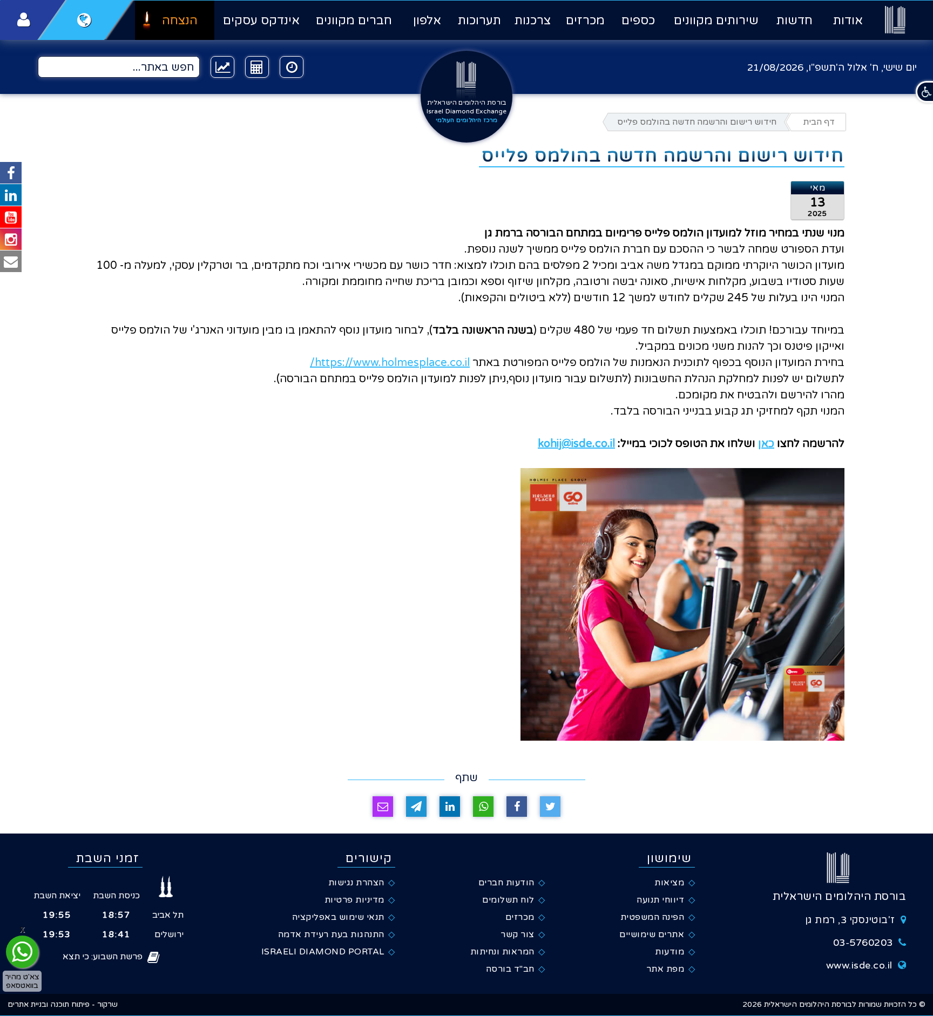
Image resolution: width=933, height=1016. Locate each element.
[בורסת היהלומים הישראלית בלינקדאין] (11, 195)
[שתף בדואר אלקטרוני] (383, 806)
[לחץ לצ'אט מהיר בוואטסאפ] (22, 952)
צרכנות (533, 20)
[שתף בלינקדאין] (450, 806)
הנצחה (180, 20)
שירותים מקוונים (716, 20)
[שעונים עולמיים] (291, 67)
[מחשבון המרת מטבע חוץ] (257, 67)
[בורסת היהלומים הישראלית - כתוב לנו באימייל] (11, 261)
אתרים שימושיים (651, 934)
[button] (924, 92)
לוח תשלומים (508, 900)
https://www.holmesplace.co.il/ (390, 362)
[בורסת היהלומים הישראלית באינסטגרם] (11, 239)
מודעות (669, 951)
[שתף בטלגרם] (416, 806)
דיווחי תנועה (660, 900)
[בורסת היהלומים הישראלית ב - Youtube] (11, 217)
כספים (638, 20)
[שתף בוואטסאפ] (483, 806)
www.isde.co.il (859, 965)
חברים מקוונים (354, 20)
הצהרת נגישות (356, 882)
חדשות (794, 20)
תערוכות (479, 20)
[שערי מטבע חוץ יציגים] (222, 67)
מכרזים (585, 20)
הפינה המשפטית (652, 917)
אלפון (427, 20)
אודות (847, 20)
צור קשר (518, 934)
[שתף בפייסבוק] (516, 806)
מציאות (669, 882)
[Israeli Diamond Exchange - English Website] (84, 20)
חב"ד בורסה (510, 969)
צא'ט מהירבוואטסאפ (22, 981)
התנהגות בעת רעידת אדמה (331, 934)
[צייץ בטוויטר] (550, 806)
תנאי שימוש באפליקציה (338, 917)
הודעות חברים (506, 882)
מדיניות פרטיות (354, 900)
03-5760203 (863, 943)
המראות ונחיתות (502, 951)
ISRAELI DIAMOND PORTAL (322, 951)
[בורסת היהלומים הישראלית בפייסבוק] (11, 173)
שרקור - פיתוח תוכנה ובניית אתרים (63, 1004)
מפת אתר (665, 969)
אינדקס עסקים (261, 20)
